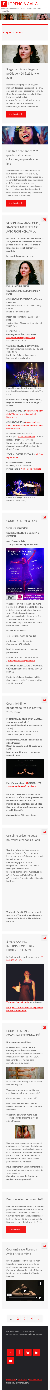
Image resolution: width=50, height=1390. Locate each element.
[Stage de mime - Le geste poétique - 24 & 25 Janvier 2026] (25, 54)
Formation (22, 1380)
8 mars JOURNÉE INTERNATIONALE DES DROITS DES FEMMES (20, 946)
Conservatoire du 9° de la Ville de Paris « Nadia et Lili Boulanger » (24, 414)
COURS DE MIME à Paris (21, 521)
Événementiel (35, 1380)
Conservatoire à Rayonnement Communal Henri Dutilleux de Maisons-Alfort (24, 426)
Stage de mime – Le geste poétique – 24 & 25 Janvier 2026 (23, 74)
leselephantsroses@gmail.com (20, 338)
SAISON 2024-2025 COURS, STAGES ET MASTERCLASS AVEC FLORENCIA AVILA (23, 227)
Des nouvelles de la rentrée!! (24, 1199)
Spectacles (11, 1380)
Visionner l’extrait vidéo (17, 1003)
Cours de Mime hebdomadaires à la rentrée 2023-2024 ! (24, 708)
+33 (26, 783)
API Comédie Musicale (31, 469)
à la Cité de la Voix (26, 437)
